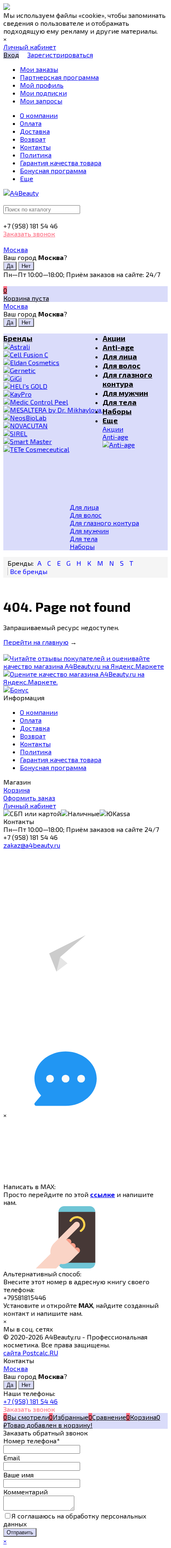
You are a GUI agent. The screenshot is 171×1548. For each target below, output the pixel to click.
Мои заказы (39, 69)
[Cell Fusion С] (53, 354)
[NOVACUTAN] (53, 425)
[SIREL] (53, 433)
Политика (35, 752)
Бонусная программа (53, 767)
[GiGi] (53, 378)
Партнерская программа (59, 77)
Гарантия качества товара (60, 759)
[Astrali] (53, 347)
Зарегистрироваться (60, 55)
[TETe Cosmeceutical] (53, 449)
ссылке (102, 1194)
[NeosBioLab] (53, 418)
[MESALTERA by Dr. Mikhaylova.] (53, 410)
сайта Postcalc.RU (30, 1353)
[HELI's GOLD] (53, 386)
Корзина (16, 790)
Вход (11, 55)
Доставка (35, 728)
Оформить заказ (29, 798)
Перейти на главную (35, 642)
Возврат (33, 736)
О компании (39, 712)
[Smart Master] (53, 441)
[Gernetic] (53, 370)
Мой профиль (42, 85)
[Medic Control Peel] (53, 402)
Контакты (35, 744)
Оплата (31, 720)
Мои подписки (43, 93)
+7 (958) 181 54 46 (30, 1401)
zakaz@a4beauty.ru (31, 845)
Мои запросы (41, 101)
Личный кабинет (29, 806)
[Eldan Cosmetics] (53, 362)
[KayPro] (53, 394)
